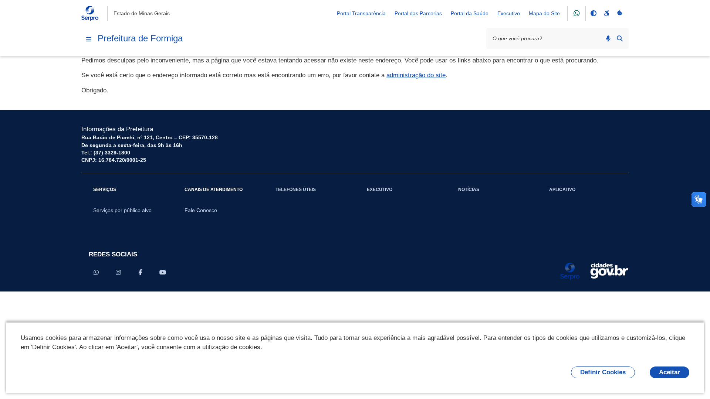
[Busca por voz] (608, 38)
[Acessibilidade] (606, 13)
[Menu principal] (88, 39)
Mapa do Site (544, 13)
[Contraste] (593, 13)
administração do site (416, 75)
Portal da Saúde (469, 13)
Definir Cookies (603, 372)
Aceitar (669, 372)
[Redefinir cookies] (620, 13)
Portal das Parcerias (418, 13)
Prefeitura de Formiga (140, 38)
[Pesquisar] (620, 38)
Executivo (508, 13)
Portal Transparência (361, 13)
